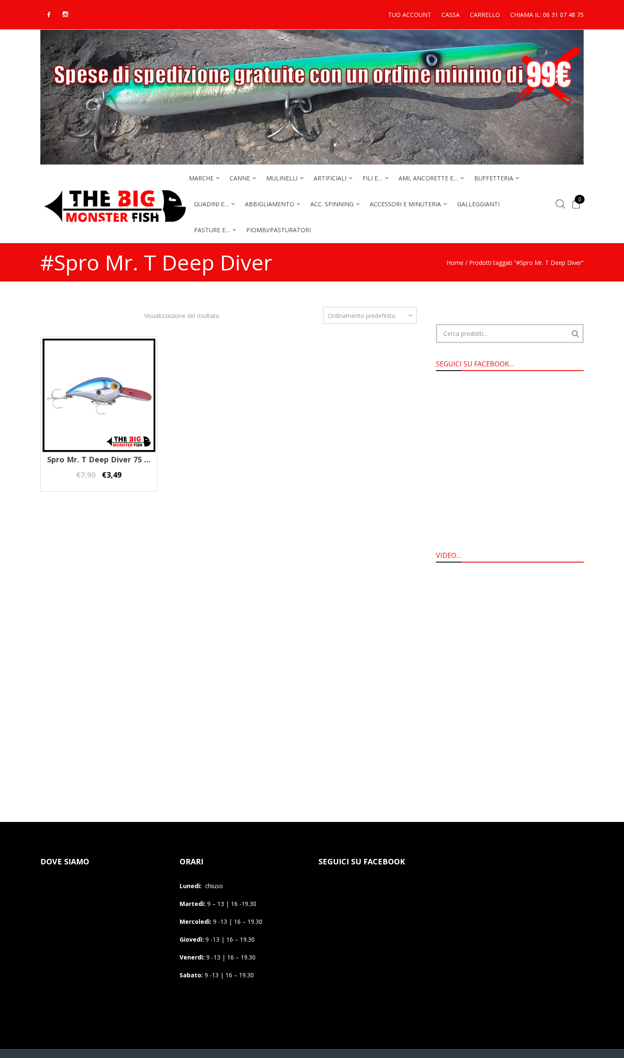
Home (455, 263)
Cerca (575, 333)
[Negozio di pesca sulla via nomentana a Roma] (114, 228)
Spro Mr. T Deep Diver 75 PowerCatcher (123, 459)
